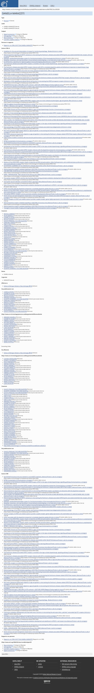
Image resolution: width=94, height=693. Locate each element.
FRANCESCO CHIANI (9, 238)
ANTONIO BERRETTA (9, 322)
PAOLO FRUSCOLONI (9, 233)
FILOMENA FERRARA (9, 229)
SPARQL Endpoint (35, 5)
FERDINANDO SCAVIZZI (10, 228)
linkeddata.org (66, 669)
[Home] (9, 3)
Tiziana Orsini (7, 237)
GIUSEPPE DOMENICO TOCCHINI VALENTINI (16, 268)
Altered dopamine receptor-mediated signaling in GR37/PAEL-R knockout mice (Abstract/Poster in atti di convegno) (36, 169)
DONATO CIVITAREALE (10, 340)
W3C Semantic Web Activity (69, 664)
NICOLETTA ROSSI (9, 219)
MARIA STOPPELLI (9, 342)
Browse (45, 5)
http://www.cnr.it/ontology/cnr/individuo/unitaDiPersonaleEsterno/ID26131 (25, 445)
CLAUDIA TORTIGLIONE (10, 324)
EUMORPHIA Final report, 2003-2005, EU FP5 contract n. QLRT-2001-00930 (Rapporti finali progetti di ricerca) (34, 84)
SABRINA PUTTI (8, 265)
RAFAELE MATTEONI (9, 231)
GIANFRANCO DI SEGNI (10, 256)
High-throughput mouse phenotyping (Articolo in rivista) (19, 104)
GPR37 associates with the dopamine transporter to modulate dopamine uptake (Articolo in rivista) (31, 188)
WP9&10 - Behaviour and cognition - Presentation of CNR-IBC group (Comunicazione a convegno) (31, 106)
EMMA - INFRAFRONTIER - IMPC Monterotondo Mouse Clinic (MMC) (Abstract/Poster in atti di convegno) (32, 174)
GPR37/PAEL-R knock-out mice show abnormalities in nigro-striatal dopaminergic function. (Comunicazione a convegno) (37, 109)
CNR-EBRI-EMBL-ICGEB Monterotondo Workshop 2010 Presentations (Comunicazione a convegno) (31, 171)
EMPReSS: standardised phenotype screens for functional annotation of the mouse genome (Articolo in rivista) (34, 58)
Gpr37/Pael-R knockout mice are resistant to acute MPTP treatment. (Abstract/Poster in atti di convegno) (33, 143)
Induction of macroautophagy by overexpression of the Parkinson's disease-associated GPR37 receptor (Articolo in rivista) (38, 113)
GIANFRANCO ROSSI (9, 254)
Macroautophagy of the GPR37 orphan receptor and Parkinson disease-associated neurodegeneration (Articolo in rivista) (37, 127)
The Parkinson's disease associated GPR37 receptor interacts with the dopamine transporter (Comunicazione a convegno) (38, 150)
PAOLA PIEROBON (9, 335)
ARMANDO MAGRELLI (10, 258)
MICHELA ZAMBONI (9, 214)
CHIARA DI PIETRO (9, 226)
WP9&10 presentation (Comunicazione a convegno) (18, 141)
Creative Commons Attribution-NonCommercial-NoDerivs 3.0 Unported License (55, 677)
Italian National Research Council (52, 674)
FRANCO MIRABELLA (9, 336)
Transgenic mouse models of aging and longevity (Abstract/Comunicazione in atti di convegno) (30, 208)
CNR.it (52, 5)
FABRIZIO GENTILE (9, 320)
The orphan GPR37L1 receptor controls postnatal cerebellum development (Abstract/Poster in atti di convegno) (35, 194)
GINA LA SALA (7, 224)
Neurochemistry (8, 38)
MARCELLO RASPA (9, 266)
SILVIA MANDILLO (9, 215)
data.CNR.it (23, 5)
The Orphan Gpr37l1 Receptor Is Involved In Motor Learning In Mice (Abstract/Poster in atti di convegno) (33, 181)
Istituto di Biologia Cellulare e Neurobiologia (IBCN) (18, 286)
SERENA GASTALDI (9, 242)
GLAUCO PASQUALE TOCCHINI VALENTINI (15, 221)
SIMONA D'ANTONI (9, 338)
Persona (6, 21)
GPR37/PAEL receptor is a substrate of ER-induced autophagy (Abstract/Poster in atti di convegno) (31, 74)
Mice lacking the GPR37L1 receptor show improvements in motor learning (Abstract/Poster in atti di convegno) (34, 158)
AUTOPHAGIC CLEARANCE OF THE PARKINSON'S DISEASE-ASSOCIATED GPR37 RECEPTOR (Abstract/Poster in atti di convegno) (38, 165)
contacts (40, 667)
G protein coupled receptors (12, 39)
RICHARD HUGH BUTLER (10, 252)
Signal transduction (9, 34)
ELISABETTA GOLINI (9, 217)
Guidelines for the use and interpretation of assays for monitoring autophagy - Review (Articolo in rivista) (33, 51)
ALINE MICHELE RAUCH (10, 235)
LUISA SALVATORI (8, 328)
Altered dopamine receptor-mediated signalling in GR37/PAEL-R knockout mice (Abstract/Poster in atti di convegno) (36, 202)
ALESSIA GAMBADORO (10, 244)
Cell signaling (7, 36)
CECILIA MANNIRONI (9, 259)
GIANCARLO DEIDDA (9, 222)
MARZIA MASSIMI (8, 240)
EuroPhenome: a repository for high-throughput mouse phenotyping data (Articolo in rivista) (30, 62)
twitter (40, 664)
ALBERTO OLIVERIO (9, 331)
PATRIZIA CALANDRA (9, 263)
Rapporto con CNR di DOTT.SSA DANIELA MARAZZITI (18, 45)
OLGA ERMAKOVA (9, 249)
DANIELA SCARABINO (9, 247)
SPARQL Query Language (69, 667)
